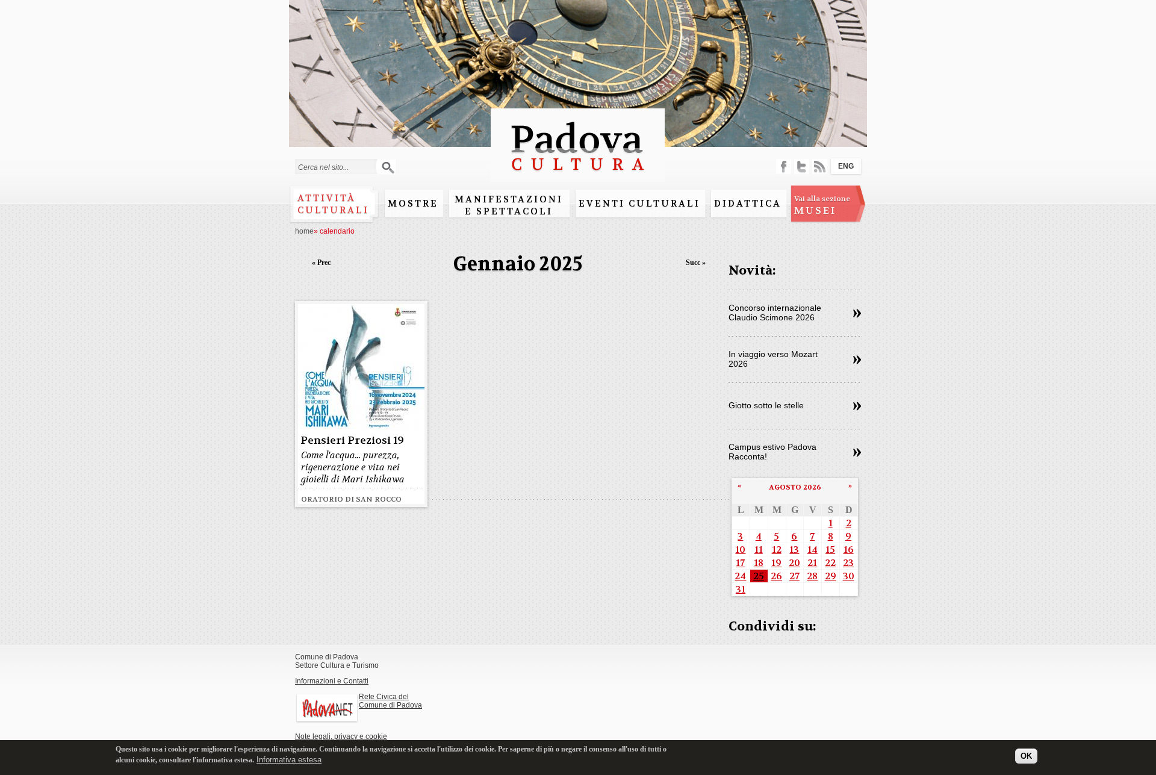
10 (740, 549)
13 (794, 549)
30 (848, 576)
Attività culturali (333, 204)
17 (740, 562)
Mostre (413, 204)
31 (740, 589)
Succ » (696, 262)
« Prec (321, 262)
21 (812, 562)
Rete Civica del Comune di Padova (390, 701)
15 (830, 549)
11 (758, 549)
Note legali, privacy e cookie (341, 736)
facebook (783, 166)
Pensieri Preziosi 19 (352, 440)
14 (812, 549)
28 (812, 576)
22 (830, 562)
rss (819, 166)
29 (830, 576)
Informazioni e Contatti (331, 681)
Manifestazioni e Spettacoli (509, 205)
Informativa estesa (289, 759)
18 (758, 562)
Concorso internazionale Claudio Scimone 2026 (775, 312)
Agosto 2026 (795, 487)
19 (776, 562)
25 (758, 576)
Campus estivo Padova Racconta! (772, 451)
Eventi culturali (639, 204)
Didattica (748, 204)
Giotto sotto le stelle (766, 405)
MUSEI (822, 205)
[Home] (578, 176)
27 (794, 576)
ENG (846, 166)
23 (848, 562)
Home (304, 231)
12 (777, 549)
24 (740, 576)
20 (794, 562)
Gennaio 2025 (518, 264)
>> (857, 314)
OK (1026, 755)
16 (849, 549)
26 (776, 576)
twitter (801, 166)
